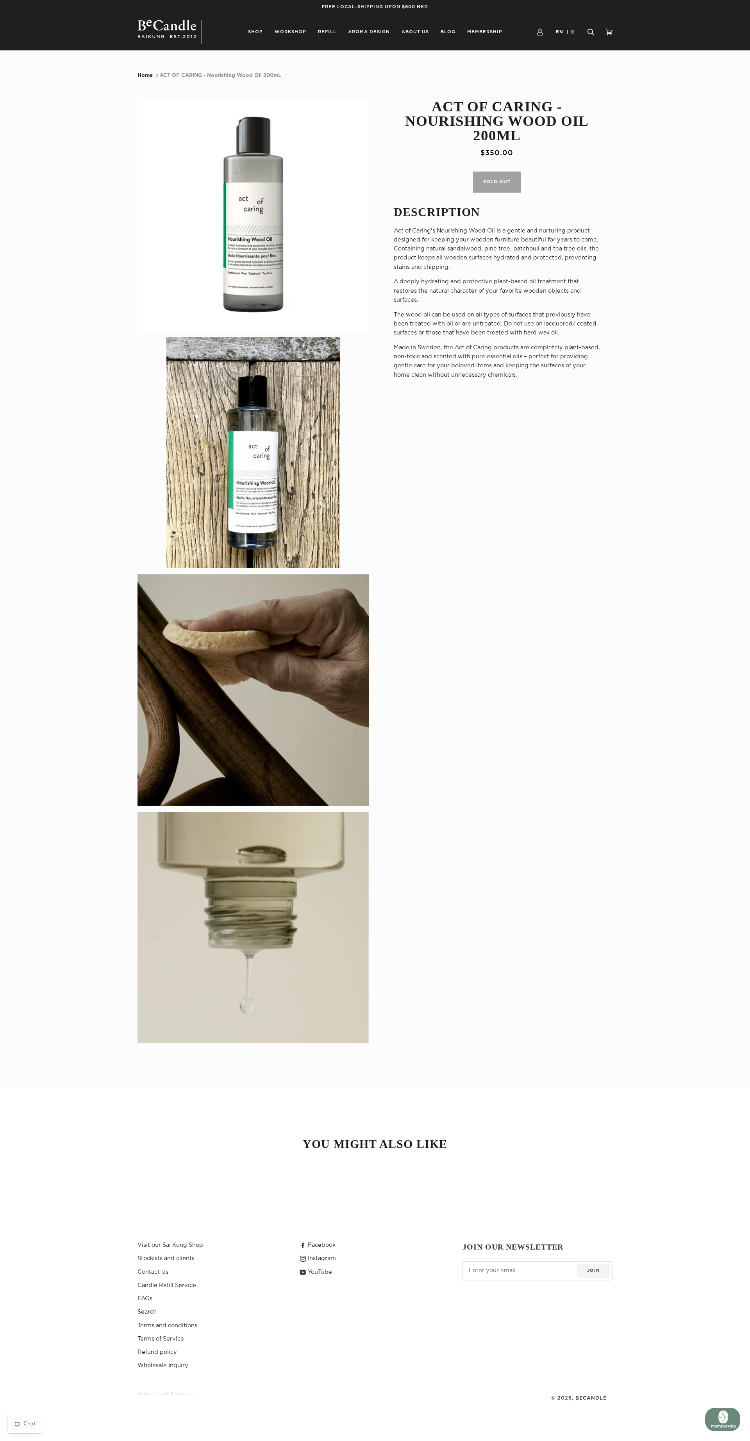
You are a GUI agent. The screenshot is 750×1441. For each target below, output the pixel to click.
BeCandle (591, 1398)
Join (593, 1270)
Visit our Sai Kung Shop (170, 1245)
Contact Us (153, 1272)
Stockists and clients (166, 1258)
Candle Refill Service (167, 1285)
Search (147, 1312)
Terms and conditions (167, 1325)
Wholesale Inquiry (163, 1365)
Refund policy (157, 1352)
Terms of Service (161, 1339)
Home (145, 75)
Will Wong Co (180, 1394)
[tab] (497, 212)
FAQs (145, 1299)
